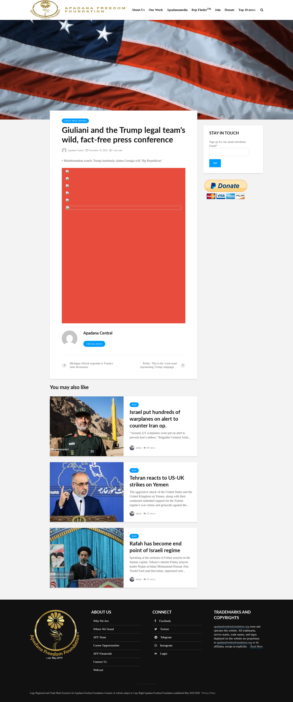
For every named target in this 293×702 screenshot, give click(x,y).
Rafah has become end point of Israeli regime (156, 547)
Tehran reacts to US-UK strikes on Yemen (157, 481)
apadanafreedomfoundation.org (231, 626)
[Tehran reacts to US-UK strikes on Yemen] (87, 491)
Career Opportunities (106, 645)
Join (218, 10)
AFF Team (99, 637)
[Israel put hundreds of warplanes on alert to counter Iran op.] (87, 426)
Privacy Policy (208, 693)
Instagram (164, 645)
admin (138, 447)
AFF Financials (102, 653)
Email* (213, 145)
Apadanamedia (177, 10)
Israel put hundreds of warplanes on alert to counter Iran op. (155, 419)
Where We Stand (103, 629)
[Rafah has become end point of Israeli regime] (87, 557)
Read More (256, 646)
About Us (138, 10)
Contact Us (100, 661)
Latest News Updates (75, 121)
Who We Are (101, 621)
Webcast (98, 670)
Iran (134, 405)
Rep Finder (201, 10)
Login (162, 653)
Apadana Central (75, 150)
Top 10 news (246, 10)
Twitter (163, 629)
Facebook (163, 621)
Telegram (164, 637)
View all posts (94, 344)
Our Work (156, 10)
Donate (229, 10)
